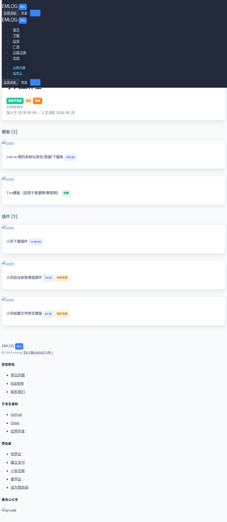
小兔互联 (18, 470)
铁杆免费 (62, 278)
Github (16, 414)
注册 (35, 13)
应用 (16, 41)
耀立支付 (18, 462)
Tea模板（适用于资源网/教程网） (33, 192)
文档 (16, 58)
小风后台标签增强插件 (24, 277)
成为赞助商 (19, 487)
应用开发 (18, 431)
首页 (16, 30)
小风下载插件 (17, 241)
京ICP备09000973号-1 (38, 352)
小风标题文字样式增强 (24, 313)
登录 (24, 13)
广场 (16, 47)
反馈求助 (10, 13)
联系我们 (18, 391)
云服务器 (19, 67)
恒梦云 (17, 73)
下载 (16, 35)
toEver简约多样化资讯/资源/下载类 (35, 156)
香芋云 (16, 479)
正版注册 (19, 52)
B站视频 (17, 383)
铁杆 (28, 101)
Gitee (15, 423)
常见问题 (18, 375)
